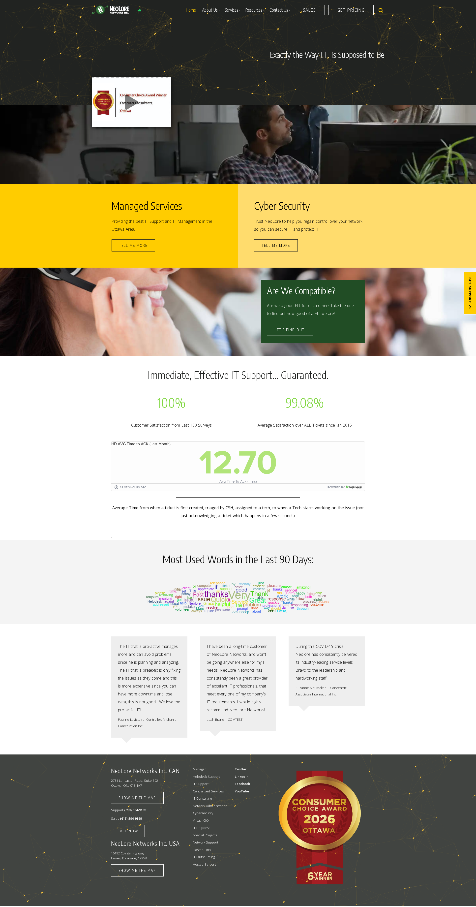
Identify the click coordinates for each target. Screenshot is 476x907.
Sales (309, 10)
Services (231, 10)
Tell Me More (276, 245)
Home (191, 10)
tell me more (133, 245)
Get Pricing (351, 10)
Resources (253, 10)
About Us (209, 10)
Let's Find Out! (290, 329)
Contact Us (278, 10)
